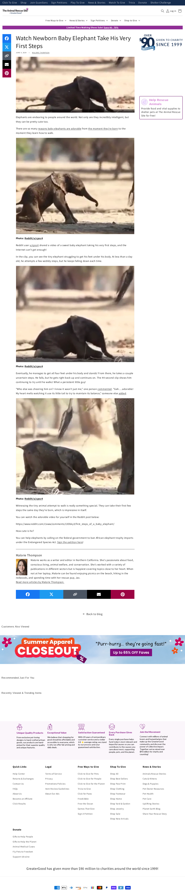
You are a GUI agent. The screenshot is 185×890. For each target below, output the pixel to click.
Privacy (49, 778)
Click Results (19, 803)
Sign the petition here (70, 542)
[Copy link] (6, 55)
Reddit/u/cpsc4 (34, 238)
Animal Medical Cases (24, 846)
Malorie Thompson (40, 53)
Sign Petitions (59, 2)
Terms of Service (53, 773)
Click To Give (9, 2)
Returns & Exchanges (23, 778)
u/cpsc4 (34, 245)
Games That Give (86, 808)
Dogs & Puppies (150, 783)
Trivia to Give (84, 788)
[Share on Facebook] (6, 38)
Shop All (114, 773)
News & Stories (96, 2)
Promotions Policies (55, 783)
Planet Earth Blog (151, 808)
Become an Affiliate (23, 798)
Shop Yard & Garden (120, 803)
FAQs (15, 788)
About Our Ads (52, 793)
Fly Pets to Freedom (23, 851)
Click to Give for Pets (88, 773)
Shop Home (116, 798)
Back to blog (94, 614)
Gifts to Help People (23, 836)
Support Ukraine (21, 856)
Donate (142, 2)
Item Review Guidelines (57, 788)
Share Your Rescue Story (155, 813)
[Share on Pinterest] (6, 73)
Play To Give (78, 2)
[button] (162, 11)
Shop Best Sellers (119, 778)
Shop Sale (115, 813)
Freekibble (83, 798)
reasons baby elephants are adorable (59, 128)
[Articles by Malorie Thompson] (21, 566)
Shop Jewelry (117, 808)
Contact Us (18, 783)
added (122, 393)
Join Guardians (39, 2)
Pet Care (147, 798)
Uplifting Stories (151, 803)
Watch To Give (117, 2)
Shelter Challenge (160, 2)
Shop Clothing (117, 788)
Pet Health (148, 793)
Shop (24, 2)
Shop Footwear (117, 793)
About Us (17, 793)
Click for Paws (85, 793)
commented (105, 389)
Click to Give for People (89, 778)
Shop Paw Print (117, 783)
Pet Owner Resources (153, 788)
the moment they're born (103, 128)
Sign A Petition (85, 813)
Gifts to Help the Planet (24, 841)
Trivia (132, 2)
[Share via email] (6, 64)
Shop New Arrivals (119, 818)
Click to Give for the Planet (91, 783)
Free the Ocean (85, 803)
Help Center (19, 773)
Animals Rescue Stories (154, 773)
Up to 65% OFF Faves (131, 652)
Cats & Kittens (150, 778)
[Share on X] (6, 47)
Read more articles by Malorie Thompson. (40, 582)
